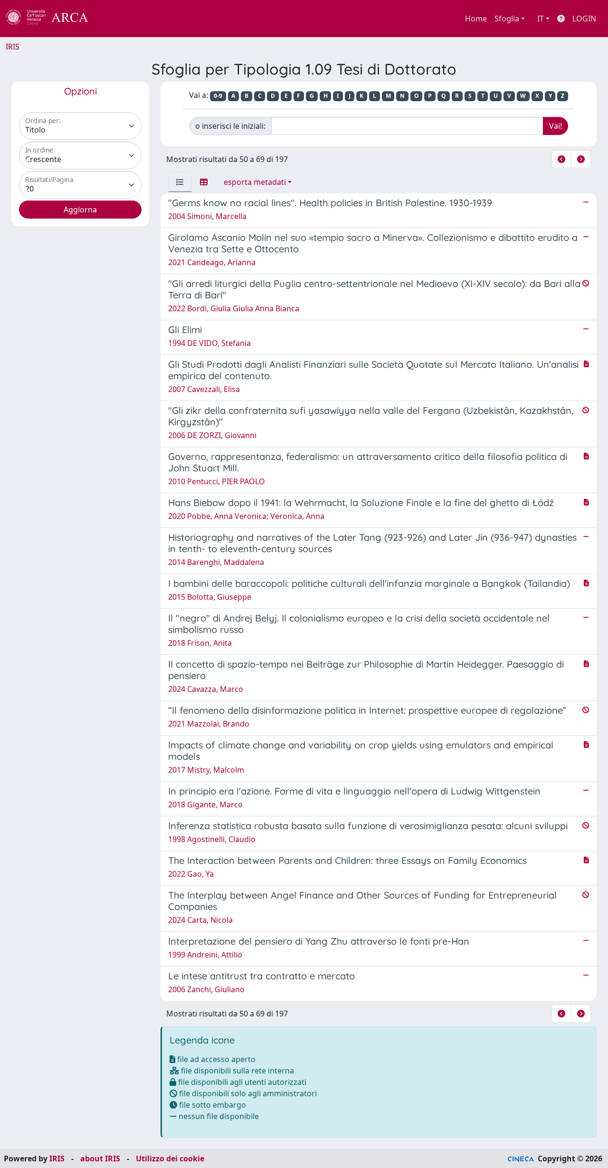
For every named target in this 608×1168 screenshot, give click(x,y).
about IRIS (100, 1158)
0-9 (218, 96)
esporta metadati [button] (255, 182)
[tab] (180, 182)
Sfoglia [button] (506, 18)
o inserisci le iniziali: (230, 126)
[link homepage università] (114, 18)
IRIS (12, 46)
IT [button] (540, 18)
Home (476, 18)
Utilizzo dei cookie (170, 1158)
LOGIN (584, 18)
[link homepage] (52, 18)
